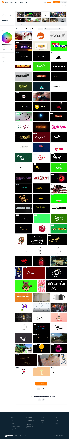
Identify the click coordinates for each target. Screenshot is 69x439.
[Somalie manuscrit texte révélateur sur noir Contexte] (23, 56)
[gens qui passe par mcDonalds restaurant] (59, 307)
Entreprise (12, 421)
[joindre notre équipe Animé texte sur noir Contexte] (41, 188)
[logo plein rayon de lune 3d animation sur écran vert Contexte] (42, 218)
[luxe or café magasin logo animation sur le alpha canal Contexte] (26, 360)
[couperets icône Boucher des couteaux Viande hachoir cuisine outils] (23, 338)
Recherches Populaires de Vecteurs (30, 422)
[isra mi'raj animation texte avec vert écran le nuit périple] (59, 218)
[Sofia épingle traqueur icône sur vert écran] (59, 198)
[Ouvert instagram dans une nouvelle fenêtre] (16, 435)
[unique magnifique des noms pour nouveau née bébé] (59, 178)
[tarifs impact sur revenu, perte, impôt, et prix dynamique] (59, 56)
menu (64, 28)
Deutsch (56, 421)
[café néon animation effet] (59, 348)
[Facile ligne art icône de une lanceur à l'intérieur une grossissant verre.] (23, 328)
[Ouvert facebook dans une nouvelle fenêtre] (15, 435)
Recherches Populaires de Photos (30, 425)
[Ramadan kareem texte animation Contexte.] (23, 157)
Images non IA (5, 17)
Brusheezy (12, 417)
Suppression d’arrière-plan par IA (15, 429)
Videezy (12, 420)
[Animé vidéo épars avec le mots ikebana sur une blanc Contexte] (59, 188)
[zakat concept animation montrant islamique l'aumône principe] (41, 106)
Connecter (64, 2)
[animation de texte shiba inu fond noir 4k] (23, 188)
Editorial (21, 2)
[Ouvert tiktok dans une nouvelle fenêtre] (21, 435)
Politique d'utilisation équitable (58, 436)
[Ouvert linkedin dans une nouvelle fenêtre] (18, 435)
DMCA (27, 418)
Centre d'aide (43, 417)
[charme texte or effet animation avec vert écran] (59, 228)
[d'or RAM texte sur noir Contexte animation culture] (59, 96)
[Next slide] (65, 29)
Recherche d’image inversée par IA (15, 427)
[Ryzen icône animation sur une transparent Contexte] (23, 96)
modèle (59, 28)
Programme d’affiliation (30, 420)
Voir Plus (62, 20)
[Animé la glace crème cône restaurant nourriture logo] (41, 348)
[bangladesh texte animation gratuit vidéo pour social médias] (41, 137)
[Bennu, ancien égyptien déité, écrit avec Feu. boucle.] (58, 116)
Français (56, 423)
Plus (26, 2)
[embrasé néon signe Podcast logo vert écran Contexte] (41, 127)
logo (55, 28)
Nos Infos (42, 420)
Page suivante (41, 383)
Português (56, 420)
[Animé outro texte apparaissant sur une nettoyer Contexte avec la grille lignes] (41, 46)
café (51, 28)
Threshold (3, 49)
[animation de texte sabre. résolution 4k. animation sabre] (24, 218)
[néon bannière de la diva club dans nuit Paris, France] (23, 46)
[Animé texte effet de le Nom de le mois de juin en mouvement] (59, 106)
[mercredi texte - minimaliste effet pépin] (58, 35)
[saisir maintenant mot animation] (59, 127)
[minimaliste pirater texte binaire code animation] (23, 147)
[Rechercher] (63, 5)
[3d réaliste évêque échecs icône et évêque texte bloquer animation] (23, 76)
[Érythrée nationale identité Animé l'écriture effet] (41, 56)
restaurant (41, 28)
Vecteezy (12, 418)
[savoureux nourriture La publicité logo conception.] (23, 297)
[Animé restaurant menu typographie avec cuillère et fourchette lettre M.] (59, 328)
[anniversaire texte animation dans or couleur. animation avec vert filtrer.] (41, 167)
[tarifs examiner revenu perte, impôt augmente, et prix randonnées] (41, 86)
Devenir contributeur (43, 422)
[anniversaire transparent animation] (57, 239)
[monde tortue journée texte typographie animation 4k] (59, 167)
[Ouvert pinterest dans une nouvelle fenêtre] (20, 435)
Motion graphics (20, 28)
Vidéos (16, 2)
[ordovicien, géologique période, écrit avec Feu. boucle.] (41, 76)
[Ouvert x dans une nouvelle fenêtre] (23, 435)
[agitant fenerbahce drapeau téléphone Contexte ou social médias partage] (18, 273)
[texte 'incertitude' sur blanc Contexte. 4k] (59, 86)
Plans (45, 2)
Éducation (12, 423)
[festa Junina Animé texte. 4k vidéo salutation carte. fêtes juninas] (41, 328)
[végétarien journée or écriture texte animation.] (41, 208)
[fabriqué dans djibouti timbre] (41, 157)
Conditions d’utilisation (40, 436)
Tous (3, 14)
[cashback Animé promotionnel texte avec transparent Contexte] (23, 66)
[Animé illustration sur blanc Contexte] (59, 208)
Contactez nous (43, 418)
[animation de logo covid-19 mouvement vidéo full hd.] (41, 228)
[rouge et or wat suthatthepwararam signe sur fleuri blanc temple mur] (23, 35)
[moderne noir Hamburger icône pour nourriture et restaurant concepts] (37, 239)
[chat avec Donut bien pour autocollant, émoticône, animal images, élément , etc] (26, 286)
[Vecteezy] (3, 2)
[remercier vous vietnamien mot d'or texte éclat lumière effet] (23, 228)
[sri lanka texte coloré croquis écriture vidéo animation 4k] (23, 127)
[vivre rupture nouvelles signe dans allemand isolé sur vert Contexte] (59, 46)
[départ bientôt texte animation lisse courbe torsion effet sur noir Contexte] (59, 66)
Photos (11, 2)
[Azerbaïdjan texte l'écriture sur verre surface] (23, 116)
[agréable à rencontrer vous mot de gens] (41, 147)
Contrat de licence (29, 417)
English (56, 417)
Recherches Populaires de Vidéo (30, 427)
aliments (46, 28)
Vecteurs (6, 2)
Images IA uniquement (7, 15)
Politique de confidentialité (49, 436)
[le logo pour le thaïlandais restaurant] (41, 338)
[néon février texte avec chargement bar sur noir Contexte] (23, 178)
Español (56, 418)
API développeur (13, 424)
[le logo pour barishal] (41, 96)
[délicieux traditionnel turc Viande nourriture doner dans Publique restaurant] (59, 261)
